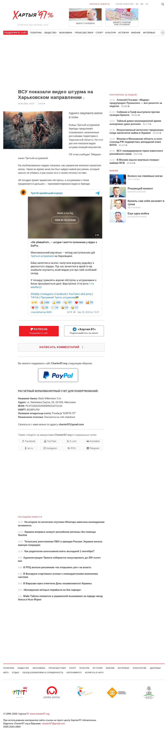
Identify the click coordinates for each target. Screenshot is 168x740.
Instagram (51, 448)
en (147, 4)
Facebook (30, 441)
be (137, 4)
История (123, 33)
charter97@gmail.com (53, 723)
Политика (36, 33)
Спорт (99, 33)
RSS (73, 448)
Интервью (149, 33)
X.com (73, 441)
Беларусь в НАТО (94, 672)
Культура (110, 33)
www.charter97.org (39, 713)
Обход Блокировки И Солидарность (42, 672)
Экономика (65, 33)
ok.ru (30, 448)
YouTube (51, 441)
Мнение (136, 33)
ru (142, 4)
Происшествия (84, 33)
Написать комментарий (61, 347)
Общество (50, 33)
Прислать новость (100, 4)
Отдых (15, 672)
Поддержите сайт (38, 331)
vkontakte (94, 441)
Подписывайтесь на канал (84, 331)
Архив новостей (125, 4)
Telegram (94, 448)
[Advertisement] (54, 63)
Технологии (140, 668)
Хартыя (32, 15)
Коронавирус (74, 672)
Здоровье (155, 668)
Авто (6, 672)
